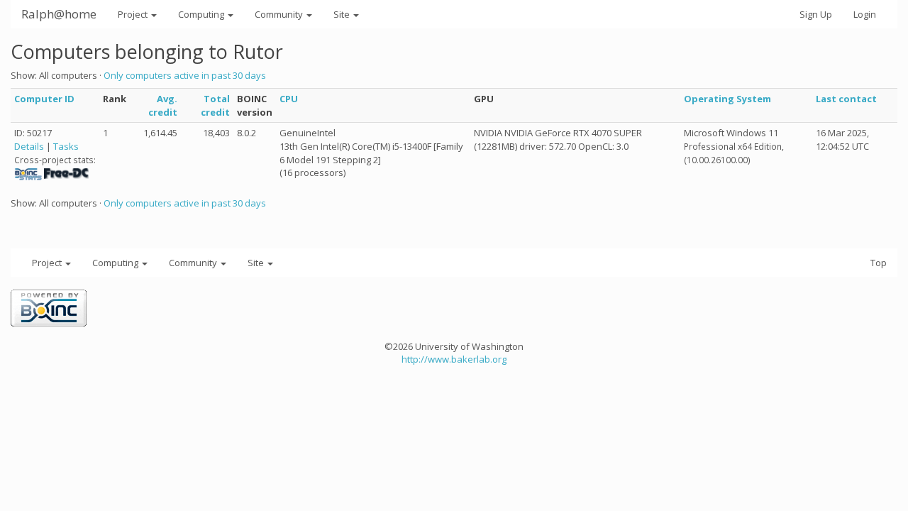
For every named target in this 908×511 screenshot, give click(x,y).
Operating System (727, 98)
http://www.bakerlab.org (454, 359)
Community (280, 14)
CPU (288, 98)
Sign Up (815, 14)
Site (342, 14)
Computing (202, 14)
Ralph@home (58, 14)
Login (864, 14)
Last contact (846, 98)
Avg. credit (162, 105)
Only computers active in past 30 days (185, 75)
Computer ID (44, 98)
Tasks (66, 146)
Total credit (215, 105)
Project (134, 14)
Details (29, 146)
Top (878, 262)
